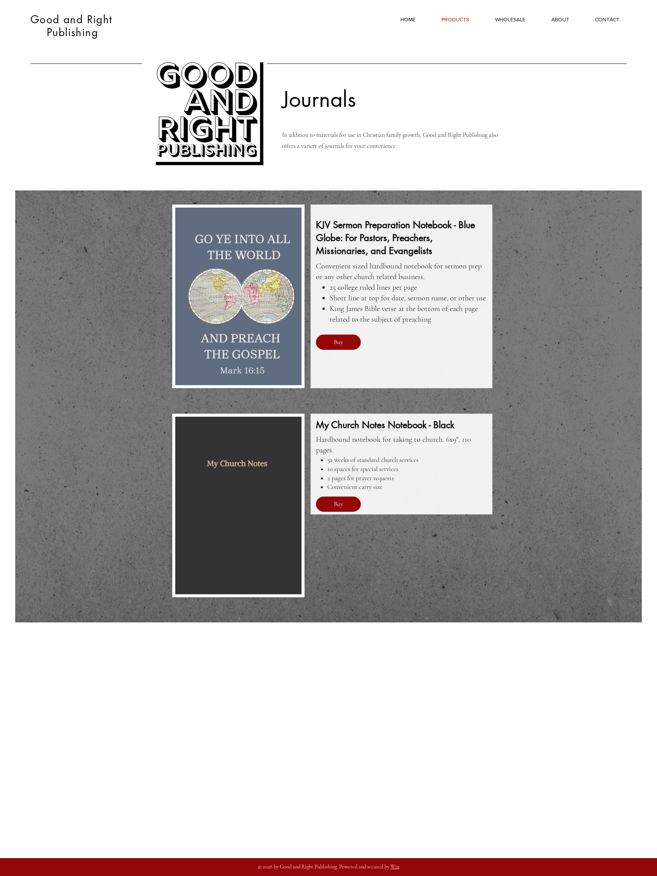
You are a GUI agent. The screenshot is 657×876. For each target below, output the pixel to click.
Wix (394, 866)
